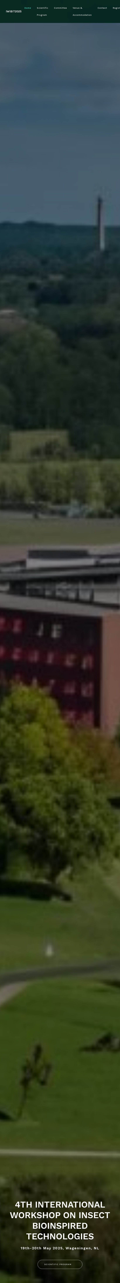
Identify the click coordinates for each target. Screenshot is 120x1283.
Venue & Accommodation (82, 11)
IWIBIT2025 (14, 11)
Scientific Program (42, 11)
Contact (102, 8)
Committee (60, 8)
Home (27, 8)
